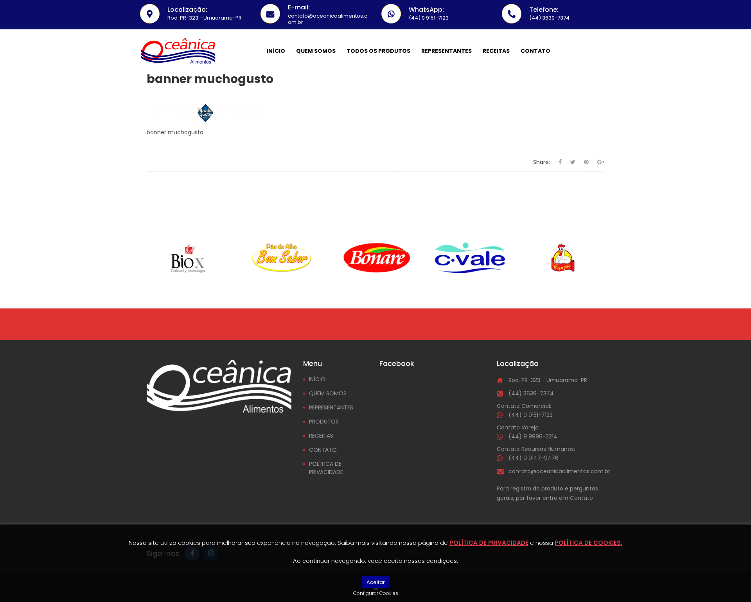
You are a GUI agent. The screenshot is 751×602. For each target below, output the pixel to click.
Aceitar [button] (376, 582)
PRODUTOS (324, 421)
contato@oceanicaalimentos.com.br (559, 471)
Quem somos (316, 51)
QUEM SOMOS (328, 393)
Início (276, 51)
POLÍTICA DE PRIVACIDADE (326, 468)
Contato (535, 51)
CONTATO (323, 450)
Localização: (187, 9)
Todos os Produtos (378, 51)
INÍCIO (317, 379)
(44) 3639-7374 (531, 393)
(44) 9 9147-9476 (533, 458)
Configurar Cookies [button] (375, 593)
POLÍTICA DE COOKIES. (588, 543)
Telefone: (544, 9)
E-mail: (299, 7)
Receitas (496, 51)
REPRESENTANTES (331, 407)
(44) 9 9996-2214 (532, 436)
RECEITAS (321, 436)
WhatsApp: (426, 9)
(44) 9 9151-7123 (530, 415)
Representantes (446, 51)
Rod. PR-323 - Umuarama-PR (547, 380)
